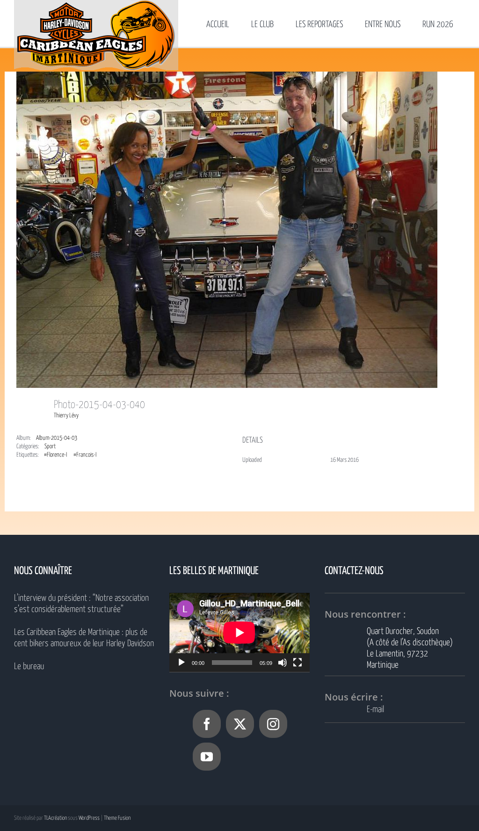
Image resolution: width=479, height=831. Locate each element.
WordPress (89, 818)
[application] (239, 632)
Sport (50, 447)
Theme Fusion (117, 818)
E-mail (375, 709)
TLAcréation (55, 818)
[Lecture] (181, 662)
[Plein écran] (297, 662)
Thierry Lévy (66, 416)
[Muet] (282, 662)
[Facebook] (207, 724)
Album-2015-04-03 (56, 438)
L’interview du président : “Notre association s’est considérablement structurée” (81, 604)
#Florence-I (55, 455)
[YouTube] (207, 757)
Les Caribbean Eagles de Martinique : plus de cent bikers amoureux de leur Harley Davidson (84, 638)
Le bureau (29, 666)
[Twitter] (240, 724)
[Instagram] (273, 724)
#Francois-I (84, 455)
